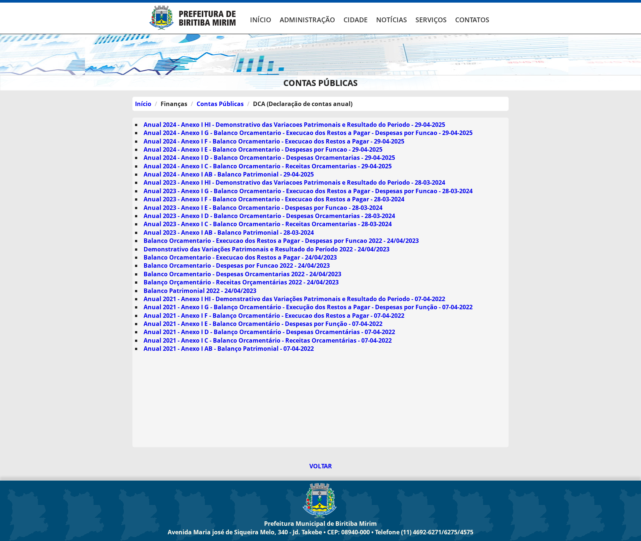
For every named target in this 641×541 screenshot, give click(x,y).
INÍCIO (260, 19)
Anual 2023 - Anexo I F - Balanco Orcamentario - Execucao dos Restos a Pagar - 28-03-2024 (274, 199)
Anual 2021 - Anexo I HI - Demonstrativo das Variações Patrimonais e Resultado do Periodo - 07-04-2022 (294, 299)
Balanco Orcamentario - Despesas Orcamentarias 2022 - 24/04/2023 (242, 274)
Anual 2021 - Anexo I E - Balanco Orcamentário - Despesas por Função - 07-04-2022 (263, 324)
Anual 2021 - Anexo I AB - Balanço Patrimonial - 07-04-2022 (229, 348)
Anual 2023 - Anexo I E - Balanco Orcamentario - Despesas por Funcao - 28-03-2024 (263, 208)
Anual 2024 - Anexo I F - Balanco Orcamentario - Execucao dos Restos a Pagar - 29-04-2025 (274, 141)
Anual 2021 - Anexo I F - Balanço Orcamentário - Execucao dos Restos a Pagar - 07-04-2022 (274, 315)
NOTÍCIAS (391, 19)
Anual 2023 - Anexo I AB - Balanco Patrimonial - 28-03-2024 (229, 232)
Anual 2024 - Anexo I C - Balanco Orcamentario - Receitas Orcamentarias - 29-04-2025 (268, 166)
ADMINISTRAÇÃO (307, 19)
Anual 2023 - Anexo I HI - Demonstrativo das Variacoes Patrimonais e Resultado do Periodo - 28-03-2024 (294, 182)
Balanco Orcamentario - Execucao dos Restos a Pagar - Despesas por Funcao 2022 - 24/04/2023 (281, 241)
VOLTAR (320, 466)
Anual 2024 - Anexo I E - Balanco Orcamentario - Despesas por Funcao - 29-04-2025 (263, 149)
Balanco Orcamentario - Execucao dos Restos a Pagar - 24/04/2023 (240, 257)
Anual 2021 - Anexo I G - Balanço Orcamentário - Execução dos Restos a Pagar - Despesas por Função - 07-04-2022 (308, 307)
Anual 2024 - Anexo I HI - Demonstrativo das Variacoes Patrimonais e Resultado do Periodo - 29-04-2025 (294, 125)
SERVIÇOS (431, 19)
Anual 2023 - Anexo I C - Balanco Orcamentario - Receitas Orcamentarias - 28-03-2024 (268, 224)
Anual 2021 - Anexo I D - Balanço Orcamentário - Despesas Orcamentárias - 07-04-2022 (269, 332)
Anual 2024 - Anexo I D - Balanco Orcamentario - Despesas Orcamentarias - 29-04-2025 (269, 158)
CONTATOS (472, 19)
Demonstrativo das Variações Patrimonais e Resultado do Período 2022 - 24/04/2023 (266, 249)
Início (143, 104)
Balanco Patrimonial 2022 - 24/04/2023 (200, 291)
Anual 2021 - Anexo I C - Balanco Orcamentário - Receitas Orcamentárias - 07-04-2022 (268, 340)
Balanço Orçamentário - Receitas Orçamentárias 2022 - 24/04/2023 (241, 282)
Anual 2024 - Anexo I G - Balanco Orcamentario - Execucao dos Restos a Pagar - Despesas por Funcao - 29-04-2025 (308, 133)
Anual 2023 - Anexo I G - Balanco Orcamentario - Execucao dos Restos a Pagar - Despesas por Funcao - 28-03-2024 (308, 191)
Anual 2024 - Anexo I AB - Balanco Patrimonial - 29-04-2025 (229, 174)
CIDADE (355, 19)
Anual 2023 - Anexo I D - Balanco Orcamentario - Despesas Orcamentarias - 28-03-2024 (269, 216)
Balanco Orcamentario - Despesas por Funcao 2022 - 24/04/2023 (237, 265)
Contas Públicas (220, 104)
